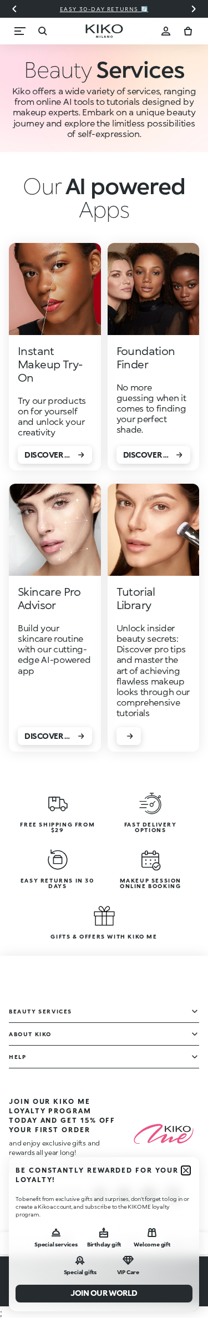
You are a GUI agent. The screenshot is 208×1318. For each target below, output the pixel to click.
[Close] (185, 1170)
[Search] (42, 31)
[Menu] (20, 31)
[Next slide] (193, 8)
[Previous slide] (14, 8)
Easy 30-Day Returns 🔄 (104, 9)
